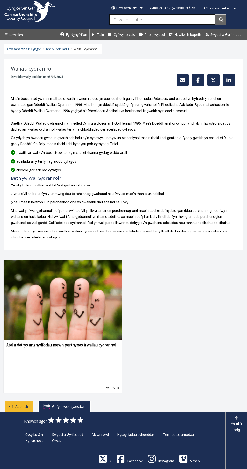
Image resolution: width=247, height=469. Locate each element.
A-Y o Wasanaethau (218, 8)
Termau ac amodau (178, 434)
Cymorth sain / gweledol (167, 8)
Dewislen (15, 34)
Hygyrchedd (34, 440)
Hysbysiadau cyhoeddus (136, 434)
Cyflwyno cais (124, 34)
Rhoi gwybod (154, 34)
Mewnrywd (100, 434)
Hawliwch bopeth (187, 34)
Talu (100, 34)
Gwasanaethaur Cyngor (24, 49)
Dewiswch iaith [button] (127, 8)
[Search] (220, 19)
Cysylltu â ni (34, 434)
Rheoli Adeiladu (57, 49)
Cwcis (56, 440)
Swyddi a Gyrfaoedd (225, 34)
